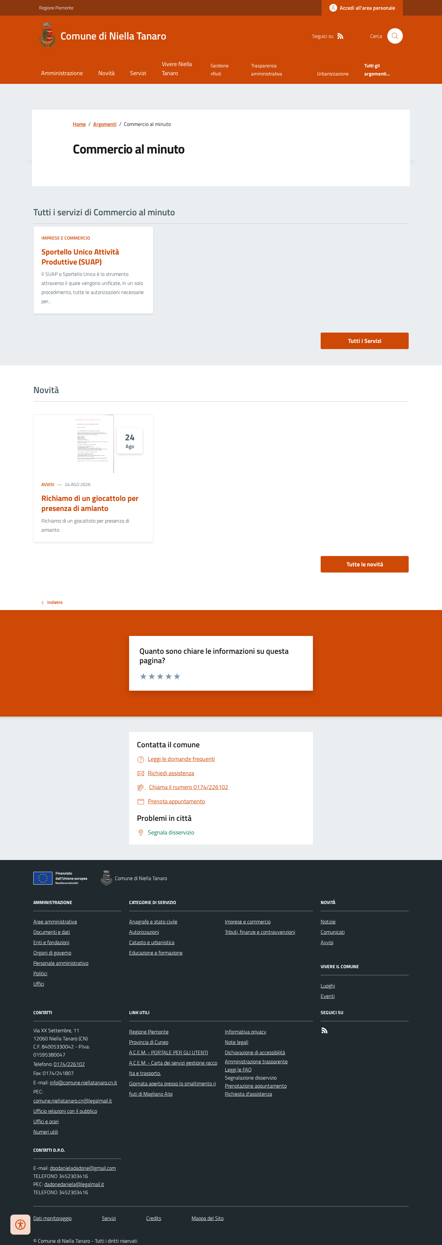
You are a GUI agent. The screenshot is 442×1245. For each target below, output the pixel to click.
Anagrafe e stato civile (153, 921)
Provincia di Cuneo (148, 1042)
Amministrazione (62, 73)
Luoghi (328, 986)
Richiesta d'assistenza (248, 1094)
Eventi (328, 996)
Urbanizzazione (333, 73)
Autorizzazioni (144, 932)
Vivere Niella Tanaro (177, 68)
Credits (153, 1218)
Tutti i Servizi (364, 340)
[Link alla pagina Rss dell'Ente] (324, 1030)
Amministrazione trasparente (256, 1061)
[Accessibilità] (20, 1224)
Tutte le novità (365, 564)
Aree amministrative (55, 921)
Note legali (236, 1042)
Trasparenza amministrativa (266, 69)
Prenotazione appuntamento (256, 1086)
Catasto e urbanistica (151, 942)
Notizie (328, 921)
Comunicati (333, 932)
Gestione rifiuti (220, 69)
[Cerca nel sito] (392, 36)
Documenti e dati (51, 932)
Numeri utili (45, 1132)
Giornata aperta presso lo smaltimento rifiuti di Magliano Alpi (172, 1089)
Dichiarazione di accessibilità (255, 1052)
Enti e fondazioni (51, 942)
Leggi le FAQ (238, 1069)
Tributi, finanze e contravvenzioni (260, 932)
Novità (106, 73)
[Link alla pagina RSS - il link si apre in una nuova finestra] (340, 36)
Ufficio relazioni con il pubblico (65, 1111)
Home (79, 124)
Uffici (38, 984)
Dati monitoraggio (52, 1218)
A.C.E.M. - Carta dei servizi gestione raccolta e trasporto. (173, 1068)
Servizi (138, 73)
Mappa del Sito (208, 1218)
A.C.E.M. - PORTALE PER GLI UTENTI (168, 1052)
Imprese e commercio (65, 237)
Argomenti (104, 124)
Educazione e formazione (155, 952)
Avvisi (47, 484)
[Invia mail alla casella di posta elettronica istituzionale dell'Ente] (83, 1082)
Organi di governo (52, 952)
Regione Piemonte (56, 7)
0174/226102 (69, 1064)
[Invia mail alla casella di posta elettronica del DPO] (83, 1168)
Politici (40, 973)
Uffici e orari (46, 1121)
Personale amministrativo (60, 963)
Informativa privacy (245, 1032)
